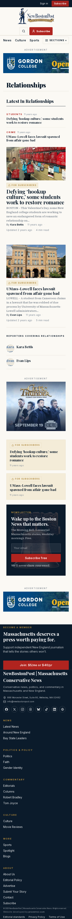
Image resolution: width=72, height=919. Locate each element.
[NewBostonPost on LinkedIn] (54, 709)
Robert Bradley (12, 797)
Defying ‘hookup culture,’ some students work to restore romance (35, 120)
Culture (20, 40)
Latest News (11, 726)
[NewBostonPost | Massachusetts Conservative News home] (36, 16)
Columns (8, 791)
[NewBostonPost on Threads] (30, 709)
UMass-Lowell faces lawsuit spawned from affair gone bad (33, 138)
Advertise (9, 885)
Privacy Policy (37, 916)
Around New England (16, 732)
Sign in (44, 3)
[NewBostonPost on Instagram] (22, 709)
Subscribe (60, 3)
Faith (6, 762)
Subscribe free (36, 558)
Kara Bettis (17, 224)
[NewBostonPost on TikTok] (46, 709)
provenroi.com (36, 911)
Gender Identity (13, 767)
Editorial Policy (12, 880)
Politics (7, 756)
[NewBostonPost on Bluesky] (38, 709)
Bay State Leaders (15, 738)
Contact (8, 897)
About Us (9, 874)
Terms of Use (57, 916)
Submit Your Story (14, 891)
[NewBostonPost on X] (14, 709)
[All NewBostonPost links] (62, 709)
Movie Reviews (13, 827)
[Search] (23, 31)
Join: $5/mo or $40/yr (36, 665)
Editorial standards (14, 916)
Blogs (6, 856)
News (7, 40)
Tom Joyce (10, 803)
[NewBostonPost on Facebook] (6, 709)
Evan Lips (16, 314)
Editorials (9, 785)
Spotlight (8, 850)
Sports (34, 40)
